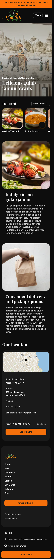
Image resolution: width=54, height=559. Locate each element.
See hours (41, 424)
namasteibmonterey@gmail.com (21, 413)
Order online (26, 431)
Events (7, 476)
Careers (8, 480)
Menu (38, 15)
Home (7, 464)
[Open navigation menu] (46, 15)
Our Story (9, 472)
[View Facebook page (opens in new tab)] (6, 533)
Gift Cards (9, 484)
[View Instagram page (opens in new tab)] (10, 533)
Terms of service (12, 514)
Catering (8, 489)
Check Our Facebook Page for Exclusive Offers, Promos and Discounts (26, 3)
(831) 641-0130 (13, 407)
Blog (6, 493)
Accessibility (10, 518)
